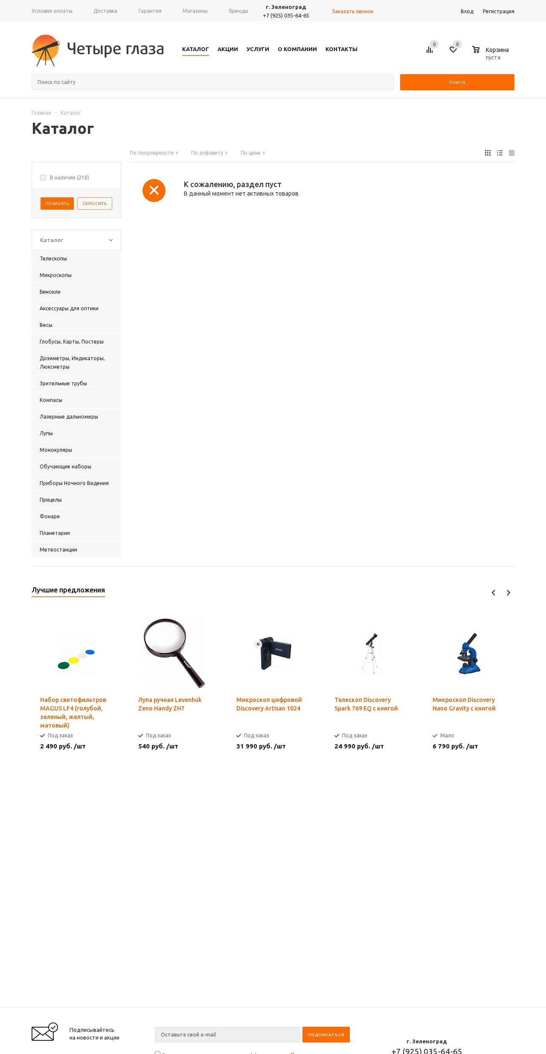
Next (508, 592)
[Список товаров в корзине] (491, 56)
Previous (494, 592)
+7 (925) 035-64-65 (286, 15)
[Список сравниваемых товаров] (431, 53)
